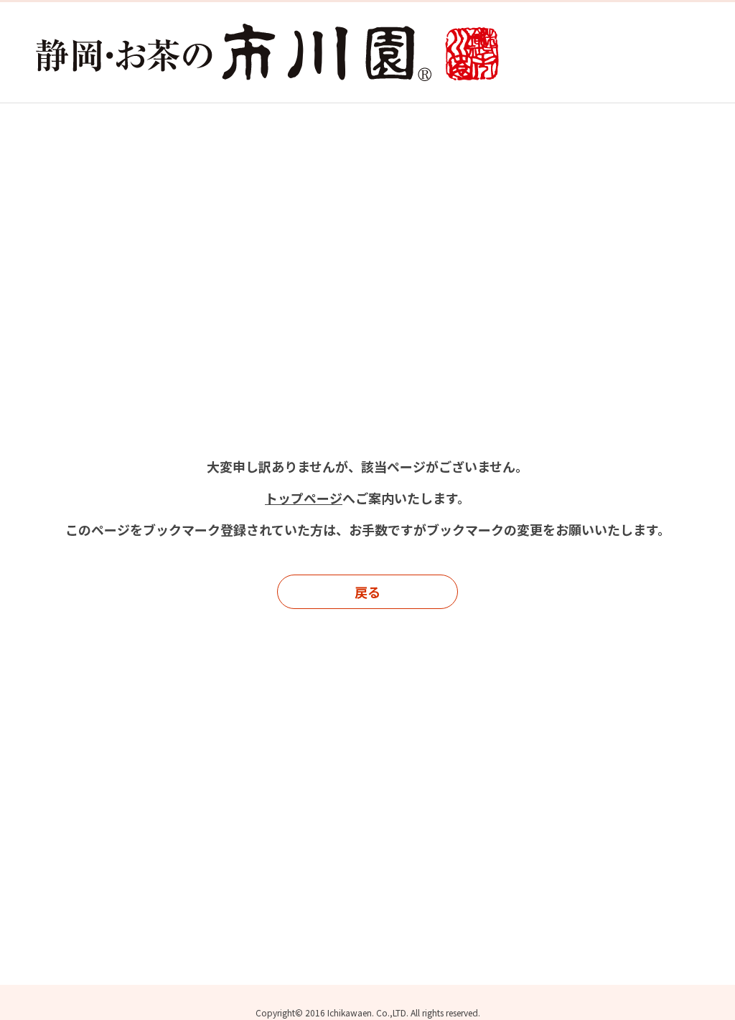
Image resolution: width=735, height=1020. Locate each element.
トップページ (303, 497)
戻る (367, 591)
